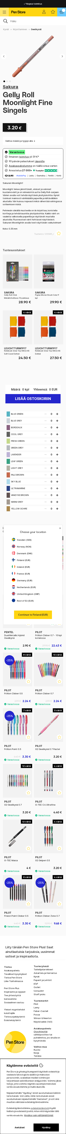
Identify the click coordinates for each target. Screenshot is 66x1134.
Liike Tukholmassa (13, 981)
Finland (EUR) (23, 560)
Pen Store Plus (11, 988)
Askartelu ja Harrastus (45, 973)
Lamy (36, 1007)
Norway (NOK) (24, 546)
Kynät (6, 29)
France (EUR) (23, 573)
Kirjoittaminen (20, 29)
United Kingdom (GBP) (28, 594)
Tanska (37, 1056)
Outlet (37, 987)
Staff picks (39, 994)
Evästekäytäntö (12, 1020)
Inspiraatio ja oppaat (15, 991)
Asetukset (20, 1127)
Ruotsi (37, 1049)
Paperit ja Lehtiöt (43, 980)
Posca (37, 1014)
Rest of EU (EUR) (25, 600)
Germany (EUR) (24, 580)
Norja (36, 1052)
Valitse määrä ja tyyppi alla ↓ (20, 141)
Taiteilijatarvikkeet (43, 969)
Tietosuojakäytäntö (14, 1016)
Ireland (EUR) (23, 567)
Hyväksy (46, 1127)
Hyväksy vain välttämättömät (38, 1115)
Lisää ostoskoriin (33, 399)
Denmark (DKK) (24, 553)
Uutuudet (39, 990)
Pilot (36, 1004)
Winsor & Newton (43, 1018)
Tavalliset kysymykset (15, 974)
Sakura (10, 86)
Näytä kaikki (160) (43, 1021)
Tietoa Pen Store (13, 977)
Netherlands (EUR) (26, 587)
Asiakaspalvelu (12, 970)
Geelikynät (36, 29)
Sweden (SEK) (24, 540)
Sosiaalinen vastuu (14, 1002)
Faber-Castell (41, 1011)
